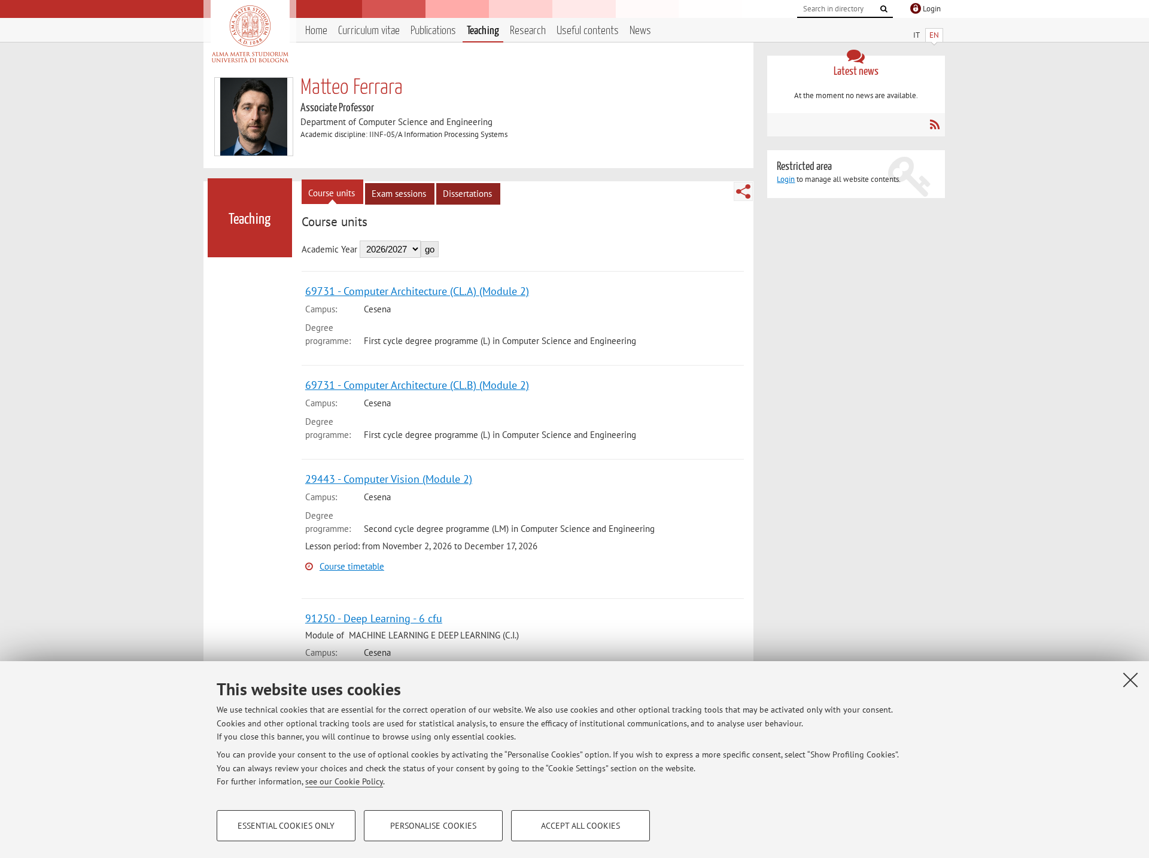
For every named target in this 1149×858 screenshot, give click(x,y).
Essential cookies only (286, 825)
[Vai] (884, 9)
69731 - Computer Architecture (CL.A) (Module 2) (417, 291)
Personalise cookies (433, 825)
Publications (433, 30)
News (640, 30)
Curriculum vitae (369, 30)
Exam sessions (399, 193)
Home (316, 30)
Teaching (483, 30)
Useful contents (588, 30)
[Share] (743, 191)
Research (528, 30)
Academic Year (329, 249)
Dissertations (467, 193)
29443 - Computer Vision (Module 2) (388, 479)
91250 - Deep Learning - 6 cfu (373, 618)
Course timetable (352, 566)
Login (786, 179)
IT (916, 35)
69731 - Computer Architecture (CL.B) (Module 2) (417, 385)
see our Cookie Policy (344, 781)
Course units (331, 193)
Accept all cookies (580, 825)
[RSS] (934, 124)
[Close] (1130, 679)
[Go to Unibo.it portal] (249, 34)
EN (934, 35)
